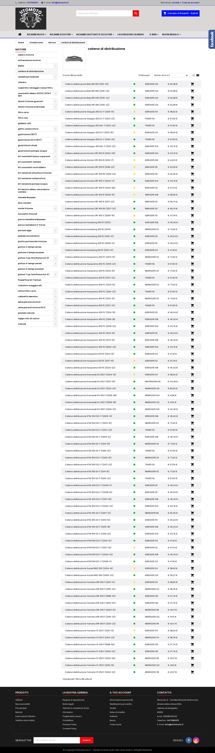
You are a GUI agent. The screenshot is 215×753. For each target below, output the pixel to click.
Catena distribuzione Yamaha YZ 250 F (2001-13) (89, 630)
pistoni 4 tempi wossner (31, 268)
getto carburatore (28, 128)
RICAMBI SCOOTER (60, 34)
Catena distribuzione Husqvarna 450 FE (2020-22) (90, 346)
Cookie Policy (69, 728)
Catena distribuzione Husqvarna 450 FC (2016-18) (90, 319)
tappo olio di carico (29, 318)
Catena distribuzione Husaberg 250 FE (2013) (88, 222)
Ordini (113, 708)
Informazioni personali (121, 699)
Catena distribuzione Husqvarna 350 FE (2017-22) (90, 305)
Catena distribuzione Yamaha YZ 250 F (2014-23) (90, 637)
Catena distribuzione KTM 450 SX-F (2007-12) (88, 512)
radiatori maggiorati (30, 285)
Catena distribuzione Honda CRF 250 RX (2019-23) (90, 173)
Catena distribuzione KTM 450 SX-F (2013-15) (87, 519)
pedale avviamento (29, 235)
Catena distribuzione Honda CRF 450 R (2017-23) (89, 201)
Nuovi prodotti (22, 704)
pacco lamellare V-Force (31, 224)
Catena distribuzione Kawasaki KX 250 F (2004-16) (90, 374)
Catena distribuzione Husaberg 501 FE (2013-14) (89, 250)
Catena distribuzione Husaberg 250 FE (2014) (88, 229)
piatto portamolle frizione (32, 241)
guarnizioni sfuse (27, 145)
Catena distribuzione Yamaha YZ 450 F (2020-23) (90, 672)
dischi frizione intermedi (31, 106)
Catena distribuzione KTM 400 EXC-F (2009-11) (88, 485)
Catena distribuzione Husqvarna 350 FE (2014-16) (90, 298)
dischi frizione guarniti (30, 101)
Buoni (113, 720)
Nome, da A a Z (171, 75)
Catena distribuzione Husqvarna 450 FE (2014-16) (90, 333)
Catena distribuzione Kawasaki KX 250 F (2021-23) (90, 388)
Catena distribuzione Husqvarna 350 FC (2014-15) (90, 284)
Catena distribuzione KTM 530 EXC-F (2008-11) (88, 561)
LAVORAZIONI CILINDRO (131, 34)
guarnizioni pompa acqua (32, 150)
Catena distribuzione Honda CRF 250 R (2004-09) (90, 153)
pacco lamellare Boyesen (31, 219)
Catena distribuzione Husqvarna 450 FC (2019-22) (90, 326)
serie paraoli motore (29, 301)
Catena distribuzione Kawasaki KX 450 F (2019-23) (90, 409)
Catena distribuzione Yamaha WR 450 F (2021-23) (90, 623)
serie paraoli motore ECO (31, 307)
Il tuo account (120, 692)
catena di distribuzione (31, 71)
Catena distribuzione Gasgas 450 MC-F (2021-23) (90, 146)
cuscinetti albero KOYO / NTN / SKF (34, 94)
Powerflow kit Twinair (29, 279)
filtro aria (23, 112)
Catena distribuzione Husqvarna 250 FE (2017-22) (90, 277)
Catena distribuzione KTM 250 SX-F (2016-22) (88, 450)
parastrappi (24, 230)
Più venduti (20, 708)
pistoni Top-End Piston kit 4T (34, 274)
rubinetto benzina (28, 296)
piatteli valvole (26, 312)
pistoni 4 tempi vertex (30, 263)
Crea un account (190, 2)
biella (21, 65)
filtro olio (23, 117)
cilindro (22, 82)
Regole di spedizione (73, 699)
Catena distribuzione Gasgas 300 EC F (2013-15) (89, 132)
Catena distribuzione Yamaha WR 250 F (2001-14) (90, 582)
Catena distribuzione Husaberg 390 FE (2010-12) (89, 236)
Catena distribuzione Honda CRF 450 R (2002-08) (90, 187)
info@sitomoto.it (60, 2)
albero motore (26, 54)
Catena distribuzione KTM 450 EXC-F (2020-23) (89, 506)
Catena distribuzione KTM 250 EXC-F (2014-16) (88, 423)
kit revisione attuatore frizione (34, 172)
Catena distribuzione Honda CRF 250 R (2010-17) (89, 160)
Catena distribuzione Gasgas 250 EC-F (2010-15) (89, 111)
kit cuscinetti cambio (29, 161)
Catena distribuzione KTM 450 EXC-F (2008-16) (88, 492)
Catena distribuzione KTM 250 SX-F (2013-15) (87, 443)
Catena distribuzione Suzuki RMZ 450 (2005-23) (89, 575)
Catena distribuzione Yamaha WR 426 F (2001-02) (90, 602)
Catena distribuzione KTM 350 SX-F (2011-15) (87, 471)
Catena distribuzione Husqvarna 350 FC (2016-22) (90, 291)
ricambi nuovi (35, 34)
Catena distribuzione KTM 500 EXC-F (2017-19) (88, 547)
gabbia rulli (24, 123)
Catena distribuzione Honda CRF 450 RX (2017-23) (90, 208)
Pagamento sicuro (72, 716)
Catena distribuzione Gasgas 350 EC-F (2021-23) (90, 139)
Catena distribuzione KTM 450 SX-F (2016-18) (87, 526)
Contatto (164, 692)
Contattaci (68, 720)
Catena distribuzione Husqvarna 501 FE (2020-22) (90, 367)
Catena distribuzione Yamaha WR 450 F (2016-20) (90, 616)
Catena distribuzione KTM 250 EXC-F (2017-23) (88, 429)
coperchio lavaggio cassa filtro (35, 87)
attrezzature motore (29, 60)
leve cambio (24, 202)
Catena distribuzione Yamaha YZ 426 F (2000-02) (90, 651)
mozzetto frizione (27, 213)
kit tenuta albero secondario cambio (34, 190)
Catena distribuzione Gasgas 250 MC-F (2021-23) (90, 125)
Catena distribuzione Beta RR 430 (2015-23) (87, 97)
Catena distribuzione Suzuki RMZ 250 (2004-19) (89, 568)
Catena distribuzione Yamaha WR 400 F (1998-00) (90, 596)
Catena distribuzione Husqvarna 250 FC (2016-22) (90, 263)
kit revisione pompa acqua (33, 183)
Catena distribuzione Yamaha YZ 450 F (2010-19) (89, 665)
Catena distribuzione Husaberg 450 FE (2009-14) (90, 243)
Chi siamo (68, 712)
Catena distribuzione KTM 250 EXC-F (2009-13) (88, 416)
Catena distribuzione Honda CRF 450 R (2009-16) (90, 194)
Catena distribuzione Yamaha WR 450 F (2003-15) (90, 609)
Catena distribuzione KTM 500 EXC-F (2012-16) (88, 540)
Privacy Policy (69, 724)
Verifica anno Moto (25, 720)
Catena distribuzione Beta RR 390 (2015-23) (87, 90)
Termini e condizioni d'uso (76, 708)
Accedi (175, 2)
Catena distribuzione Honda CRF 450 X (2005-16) (90, 215)
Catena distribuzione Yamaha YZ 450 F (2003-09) (90, 658)
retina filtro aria (27, 290)
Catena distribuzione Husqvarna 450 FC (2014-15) (90, 312)
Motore (20, 49)
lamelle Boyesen (27, 197)
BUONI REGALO (170, 34)
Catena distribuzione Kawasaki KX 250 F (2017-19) (90, 381)
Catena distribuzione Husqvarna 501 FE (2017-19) (89, 360)
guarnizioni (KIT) (27, 134)
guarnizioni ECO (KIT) (30, 139)
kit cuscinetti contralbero (32, 167)
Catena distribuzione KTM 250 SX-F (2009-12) (88, 436)
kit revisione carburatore (31, 178)
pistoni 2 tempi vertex (29, 246)
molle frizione (25, 208)
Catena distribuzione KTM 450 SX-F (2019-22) (88, 533)
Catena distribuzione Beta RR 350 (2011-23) (87, 84)
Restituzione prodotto (121, 704)
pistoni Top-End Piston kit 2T (33, 257)
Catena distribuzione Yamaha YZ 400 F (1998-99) (90, 644)
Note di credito (117, 712)
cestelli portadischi (28, 76)
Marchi (18, 712)
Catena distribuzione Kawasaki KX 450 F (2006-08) (91, 395)
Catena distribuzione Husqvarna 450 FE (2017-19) (90, 340)
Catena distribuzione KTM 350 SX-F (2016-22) (88, 478)
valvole (22, 323)
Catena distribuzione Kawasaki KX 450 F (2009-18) (90, 402)
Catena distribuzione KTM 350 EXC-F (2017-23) (88, 464)
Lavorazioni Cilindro (25, 716)
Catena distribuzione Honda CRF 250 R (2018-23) (89, 167)
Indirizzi (113, 716)
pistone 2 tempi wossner (31, 252)
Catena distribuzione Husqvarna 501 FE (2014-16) (89, 353)
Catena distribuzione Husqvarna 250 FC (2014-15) (90, 257)
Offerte (19, 699)
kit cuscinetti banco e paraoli (34, 156)
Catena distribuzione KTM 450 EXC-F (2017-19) (88, 499)
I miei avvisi (115, 724)
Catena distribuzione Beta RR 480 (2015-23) (87, 104)
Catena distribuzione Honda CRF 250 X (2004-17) (89, 180)
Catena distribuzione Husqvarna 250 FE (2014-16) (90, 270)
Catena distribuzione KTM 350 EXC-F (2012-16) (88, 457)
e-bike (153, 34)
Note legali (68, 704)
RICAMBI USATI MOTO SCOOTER (94, 34)
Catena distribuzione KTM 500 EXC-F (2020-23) (89, 554)
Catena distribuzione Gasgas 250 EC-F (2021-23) (90, 118)
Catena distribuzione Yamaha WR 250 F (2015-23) (90, 589)
